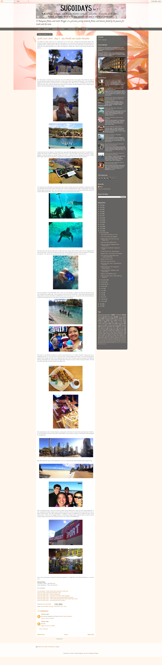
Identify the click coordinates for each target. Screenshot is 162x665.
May (102, 292)
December (103, 232)
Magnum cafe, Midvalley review (108, 273)
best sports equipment (66, 616)
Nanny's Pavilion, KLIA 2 (107, 259)
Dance (99, 340)
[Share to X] (58, 604)
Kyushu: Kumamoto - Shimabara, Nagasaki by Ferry (113, 135)
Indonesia (108, 333)
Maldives (111, 340)
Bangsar (100, 334)
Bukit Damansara (104, 342)
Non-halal (121, 329)
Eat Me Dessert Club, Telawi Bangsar (110, 251)
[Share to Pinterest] (62, 604)
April (102, 294)
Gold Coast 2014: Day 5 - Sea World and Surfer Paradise (51, 600)
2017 (101, 224)
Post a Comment (43, 629)
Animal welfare (44, 606)
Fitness (116, 318)
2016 (101, 226)
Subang (112, 341)
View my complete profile (104, 189)
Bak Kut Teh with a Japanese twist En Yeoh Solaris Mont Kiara (114, 163)
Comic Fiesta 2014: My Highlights (109, 236)
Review (110, 317)
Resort (114, 337)
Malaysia (107, 318)
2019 (101, 220)
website (55, 585)
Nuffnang (113, 338)
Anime (107, 330)
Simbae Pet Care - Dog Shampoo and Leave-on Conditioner (114, 89)
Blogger (96, 653)
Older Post (91, 634)
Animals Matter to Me (73, 29)
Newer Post (40, 634)
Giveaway (102, 338)
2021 (101, 215)
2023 (101, 211)
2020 (101, 218)
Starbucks (121, 328)
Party (118, 338)
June (102, 290)
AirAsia (114, 329)
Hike (109, 329)
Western (124, 336)
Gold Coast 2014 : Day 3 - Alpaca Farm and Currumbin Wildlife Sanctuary (55, 597)
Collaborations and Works (58, 29)
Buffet (124, 337)
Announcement (104, 315)
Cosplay (122, 338)
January (103, 301)
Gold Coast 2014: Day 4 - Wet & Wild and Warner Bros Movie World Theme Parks (57, 598)
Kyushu (107, 341)
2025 (101, 207)
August (103, 286)
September (104, 284)
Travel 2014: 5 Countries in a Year (109, 234)
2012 (101, 306)
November (103, 280)
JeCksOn (43, 621)
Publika (124, 340)
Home (39, 29)
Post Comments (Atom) (69, 638)
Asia (115, 342)
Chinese (100, 332)
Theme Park (57, 606)
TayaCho (86, 653)
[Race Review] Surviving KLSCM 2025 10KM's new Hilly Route (114, 144)
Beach (121, 332)
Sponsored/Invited (112, 325)
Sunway (118, 334)
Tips (61, 606)
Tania (101, 186)
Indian (111, 342)
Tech (108, 322)
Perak (123, 342)
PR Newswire (85, 29)
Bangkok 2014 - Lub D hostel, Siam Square (111, 253)
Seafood (112, 336)
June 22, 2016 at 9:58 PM (47, 618)
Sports (114, 326)
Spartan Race (112, 328)
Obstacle (107, 332)
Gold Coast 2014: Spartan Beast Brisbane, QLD (49, 592)
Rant (122, 333)
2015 (101, 228)
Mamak (103, 343)
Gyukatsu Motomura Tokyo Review (113, 126)
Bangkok (102, 337)
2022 (101, 213)
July (102, 288)
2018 (101, 222)
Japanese (101, 325)
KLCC (108, 337)
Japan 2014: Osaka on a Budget (113, 80)
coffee (100, 323)
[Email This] (55, 604)
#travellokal (121, 330)
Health (121, 317)
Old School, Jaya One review (108, 261)
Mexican (119, 342)
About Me (46, 29)
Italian (107, 338)
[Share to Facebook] (60, 604)
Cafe (106, 334)
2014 (101, 230)
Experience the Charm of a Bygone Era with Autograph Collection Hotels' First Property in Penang (111, 49)
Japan (124, 318)
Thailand (115, 332)
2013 (101, 304)
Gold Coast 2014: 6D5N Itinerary (109, 242)
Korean (120, 337)
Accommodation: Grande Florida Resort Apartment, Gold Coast (52, 591)
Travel (64, 606)
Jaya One (105, 340)
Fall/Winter (100, 333)
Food (100, 317)
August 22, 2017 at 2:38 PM (48, 625)
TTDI (117, 341)
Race (111, 320)
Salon (99, 343)
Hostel (105, 336)
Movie (104, 328)
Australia (51, 606)
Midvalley (116, 333)
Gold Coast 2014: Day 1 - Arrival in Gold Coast (48, 594)
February (103, 299)
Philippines (118, 340)
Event (103, 320)
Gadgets (113, 330)
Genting (101, 341)
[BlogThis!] (57, 604)
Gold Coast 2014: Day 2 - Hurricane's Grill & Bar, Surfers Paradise (53, 595)
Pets (112, 334)
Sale (99, 328)
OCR (106, 323)
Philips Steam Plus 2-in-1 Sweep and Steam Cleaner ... (110, 267)
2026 (101, 205)
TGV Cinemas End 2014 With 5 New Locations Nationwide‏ (110, 256)
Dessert (120, 320)
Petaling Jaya (105, 326)
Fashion (120, 323)
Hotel (113, 323)
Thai (118, 336)
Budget (124, 325)
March (103, 297)
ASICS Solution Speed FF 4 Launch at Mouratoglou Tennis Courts (114, 154)
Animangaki (123, 341)
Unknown (43, 614)
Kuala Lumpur (118, 322)
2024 (101, 209)
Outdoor (100, 322)
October (103, 282)
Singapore (100, 330)
